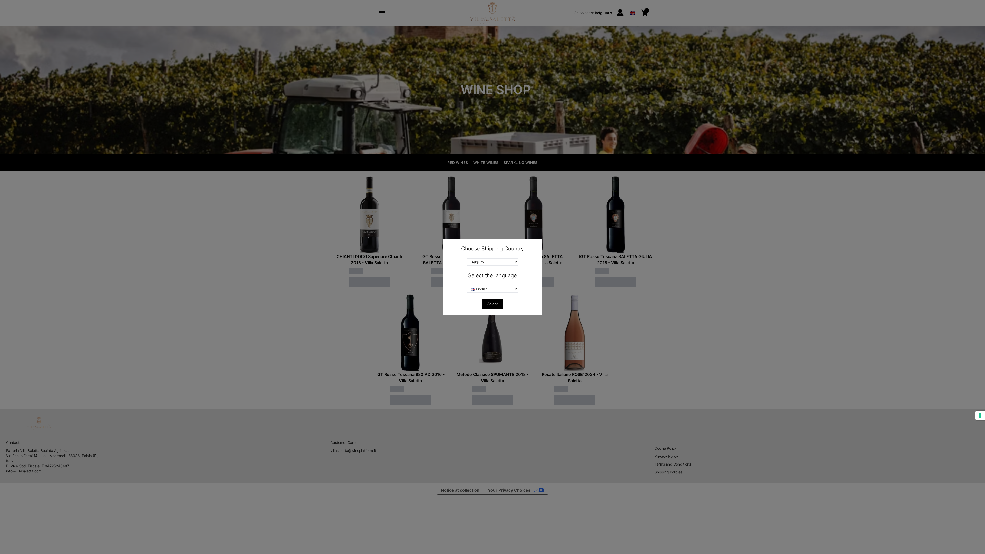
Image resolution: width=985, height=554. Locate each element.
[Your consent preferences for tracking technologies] (980, 415)
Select (492, 304)
